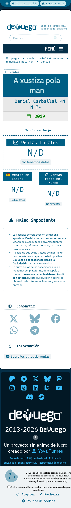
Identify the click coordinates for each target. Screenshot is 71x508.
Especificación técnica (52, 462)
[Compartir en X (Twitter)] (13, 318)
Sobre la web (17, 458)
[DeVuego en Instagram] (12, 387)
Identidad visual (27, 462)
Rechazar (51, 494)
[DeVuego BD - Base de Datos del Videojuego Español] (35, 27)
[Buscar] (55, 38)
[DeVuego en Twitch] (47, 387)
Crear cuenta (54, 3)
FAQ (29, 458)
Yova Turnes (50, 451)
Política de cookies (40, 501)
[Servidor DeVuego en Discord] (29, 396)
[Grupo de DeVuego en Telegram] (24, 378)
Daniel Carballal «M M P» (38, 104)
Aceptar (27, 494)
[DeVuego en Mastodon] (59, 378)
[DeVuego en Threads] (24, 387)
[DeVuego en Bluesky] (47, 378)
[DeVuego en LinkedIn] (35, 387)
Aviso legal (40, 458)
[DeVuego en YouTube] (59, 387)
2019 (38, 116)
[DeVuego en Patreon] (12, 378)
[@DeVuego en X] (35, 378)
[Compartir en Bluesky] (34, 318)
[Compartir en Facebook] (55, 318)
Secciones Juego (37, 130)
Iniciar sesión (26, 3)
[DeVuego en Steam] (41, 396)
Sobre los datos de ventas (30, 356)
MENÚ (51, 49)
